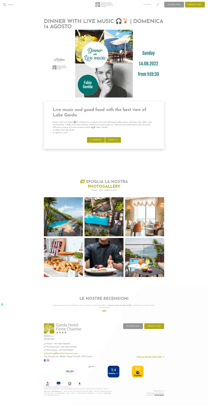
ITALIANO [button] (147, 4)
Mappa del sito (159, 391)
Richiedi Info (174, 5)
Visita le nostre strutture (149, 357)
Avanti (112, 140)
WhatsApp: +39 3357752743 (59, 350)
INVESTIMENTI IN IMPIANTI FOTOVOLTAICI (56, 387)
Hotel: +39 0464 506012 (58, 344)
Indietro (96, 140)
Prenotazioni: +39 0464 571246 (61, 347)
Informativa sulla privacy (155, 393)
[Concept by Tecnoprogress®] (159, 395)
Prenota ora (195, 5)
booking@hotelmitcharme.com (61, 353)
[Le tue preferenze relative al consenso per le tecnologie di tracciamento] (2, 304)
